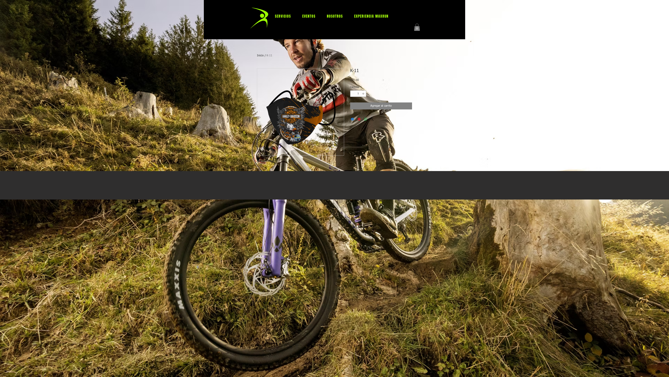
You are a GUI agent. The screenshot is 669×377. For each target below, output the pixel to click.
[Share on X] (372, 119)
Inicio (260, 55)
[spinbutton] (358, 94)
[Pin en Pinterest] (359, 119)
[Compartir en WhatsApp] (366, 119)
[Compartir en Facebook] (352, 119)
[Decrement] (353, 94)
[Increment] (363, 94)
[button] (417, 27)
